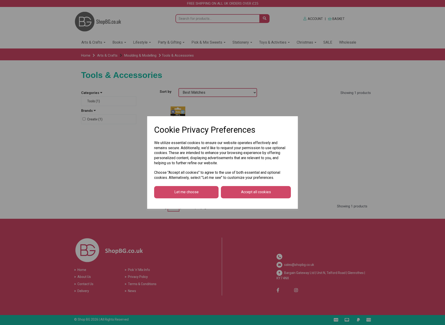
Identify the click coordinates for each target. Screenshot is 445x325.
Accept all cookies (256, 192)
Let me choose (186, 192)
